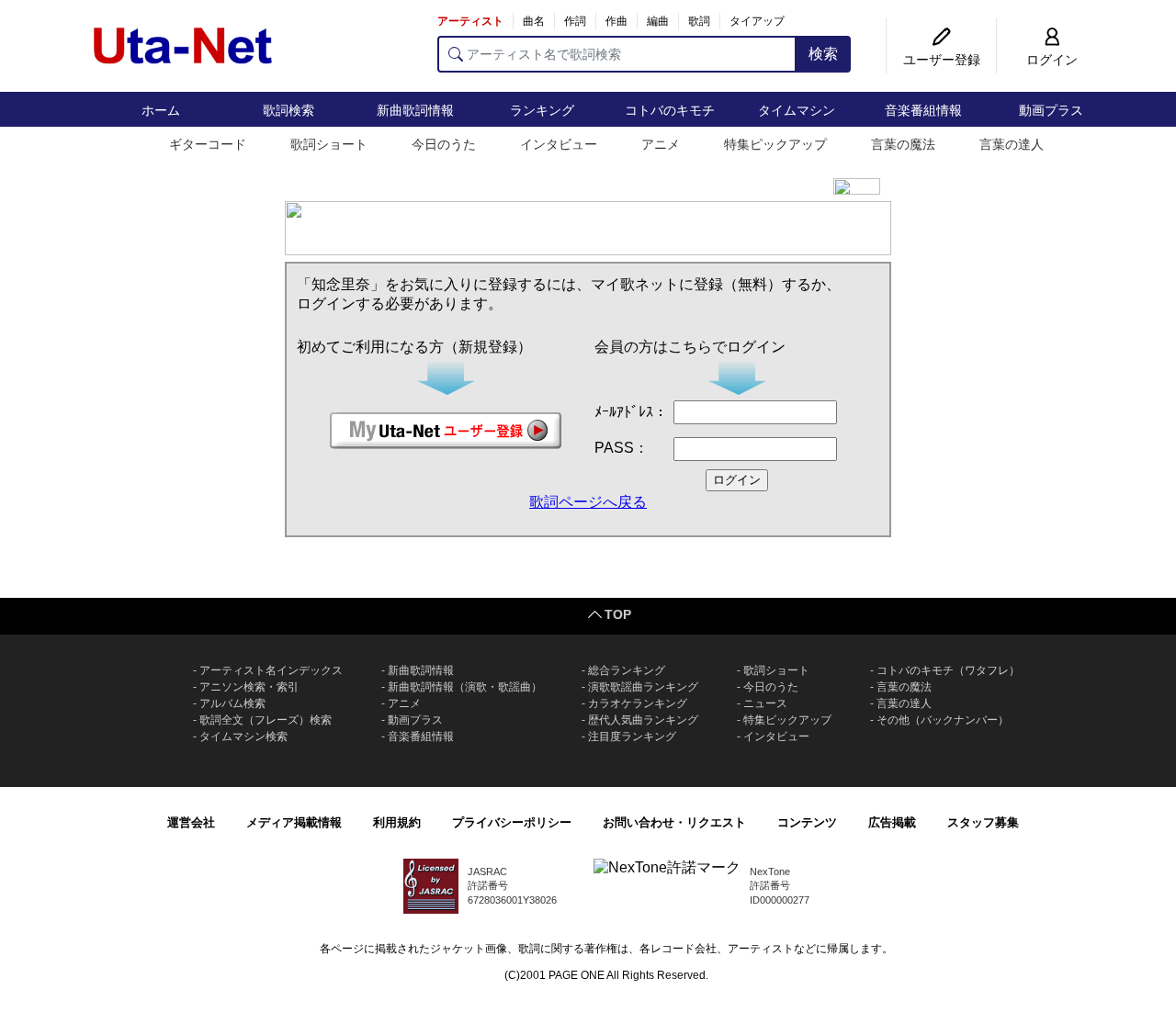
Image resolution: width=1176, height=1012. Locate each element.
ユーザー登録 (941, 59)
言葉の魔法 (903, 144)
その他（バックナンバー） (942, 720)
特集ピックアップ (775, 144)
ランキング (542, 110)
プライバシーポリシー (511, 822)
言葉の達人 (1011, 144)
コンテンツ (807, 822)
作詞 (575, 21)
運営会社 (191, 822)
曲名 (534, 21)
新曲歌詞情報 (415, 110)
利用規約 (397, 822)
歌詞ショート (329, 144)
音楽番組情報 (923, 110)
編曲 (658, 21)
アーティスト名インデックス (271, 670)
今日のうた (444, 144)
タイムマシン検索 (243, 736)
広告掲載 (892, 822)
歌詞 (699, 21)
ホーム (160, 110)
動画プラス (1051, 110)
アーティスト (470, 21)
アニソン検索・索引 (249, 686)
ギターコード (207, 144)
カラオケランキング (637, 703)
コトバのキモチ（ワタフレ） (948, 670)
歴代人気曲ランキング (643, 720)
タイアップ (757, 21)
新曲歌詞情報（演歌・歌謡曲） (465, 686)
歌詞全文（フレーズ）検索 (265, 720)
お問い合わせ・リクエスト (674, 822)
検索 (823, 54)
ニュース (765, 703)
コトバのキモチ (670, 110)
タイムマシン (796, 110)
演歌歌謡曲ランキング (643, 686)
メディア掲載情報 (294, 822)
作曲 (616, 21)
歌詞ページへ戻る (588, 502)
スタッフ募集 (983, 822)
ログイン (1052, 59)
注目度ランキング (632, 736)
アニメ (660, 144)
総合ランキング (626, 670)
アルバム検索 (232, 703)
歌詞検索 (288, 110)
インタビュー (558, 144)
